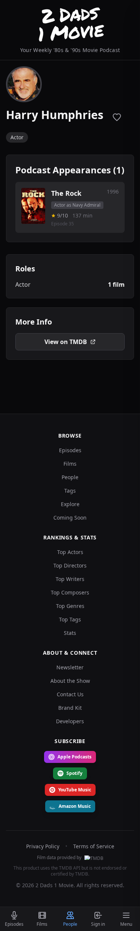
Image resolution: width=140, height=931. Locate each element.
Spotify (74, 773)
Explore (70, 504)
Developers (70, 721)
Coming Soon (70, 517)
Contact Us (70, 694)
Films (70, 463)
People (70, 477)
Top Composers (70, 592)
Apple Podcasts (74, 757)
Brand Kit (70, 707)
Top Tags (70, 619)
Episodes (70, 450)
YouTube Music (74, 790)
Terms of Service (93, 846)
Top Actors (70, 552)
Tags (70, 490)
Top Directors (70, 565)
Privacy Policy (42, 846)
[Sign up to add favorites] (117, 117)
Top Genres (70, 605)
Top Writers (70, 578)
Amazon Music (75, 806)
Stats (70, 632)
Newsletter (70, 667)
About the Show (70, 680)
